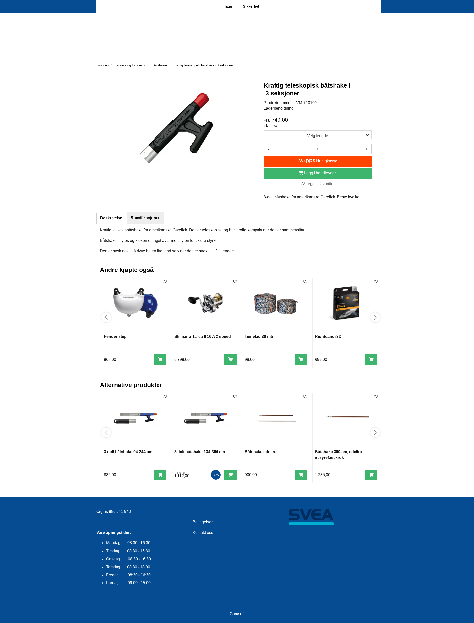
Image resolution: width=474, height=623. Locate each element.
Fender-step (115, 336)
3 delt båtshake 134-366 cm (199, 452)
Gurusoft (237, 614)
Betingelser (203, 522)
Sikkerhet (251, 6)
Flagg (227, 6)
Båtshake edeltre (260, 452)
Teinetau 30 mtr (259, 336)
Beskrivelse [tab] (111, 218)
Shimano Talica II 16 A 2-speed (202, 336)
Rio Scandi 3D (328, 336)
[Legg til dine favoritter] (164, 282)
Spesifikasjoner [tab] (145, 218)
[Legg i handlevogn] (160, 359)
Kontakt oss (203, 532)
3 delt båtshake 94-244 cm (128, 452)
